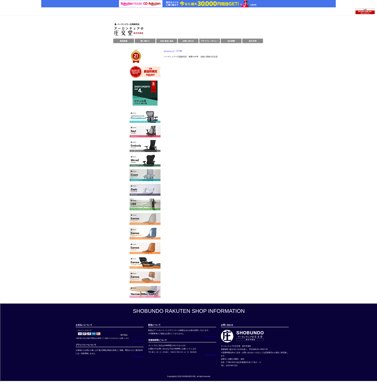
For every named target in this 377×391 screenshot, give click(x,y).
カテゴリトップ (169, 51)
